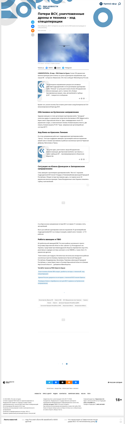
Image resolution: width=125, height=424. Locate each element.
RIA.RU (83, 394)
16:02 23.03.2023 (42, 30)
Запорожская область (80, 305)
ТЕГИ (88, 394)
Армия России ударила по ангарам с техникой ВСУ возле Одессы (61, 277)
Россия (49, 302)
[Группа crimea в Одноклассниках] (69, 382)
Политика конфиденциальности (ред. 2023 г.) (16, 412)
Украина (85, 300)
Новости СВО (58, 300)
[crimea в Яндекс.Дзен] (62, 382)
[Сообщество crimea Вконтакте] (56, 382)
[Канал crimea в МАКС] (76, 382)
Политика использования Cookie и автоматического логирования (19, 409)
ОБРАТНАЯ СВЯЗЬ (74, 394)
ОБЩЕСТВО (58, 389)
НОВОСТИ (38, 394)
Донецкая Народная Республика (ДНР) (69, 302)
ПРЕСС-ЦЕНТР (47, 394)
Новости (55, 302)
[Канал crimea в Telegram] (49, 382)
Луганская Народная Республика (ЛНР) (51, 305)
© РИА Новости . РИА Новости (44, 63)
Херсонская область (68, 305)
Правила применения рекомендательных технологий (19, 413)
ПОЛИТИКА (50, 389)
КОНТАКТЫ (62, 394)
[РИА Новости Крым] (47, 7)
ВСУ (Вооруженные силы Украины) (72, 300)
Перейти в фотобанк (55, 63)
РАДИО (55, 394)
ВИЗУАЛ (75, 389)
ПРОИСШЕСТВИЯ (67, 389)
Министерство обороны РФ (46, 300)
